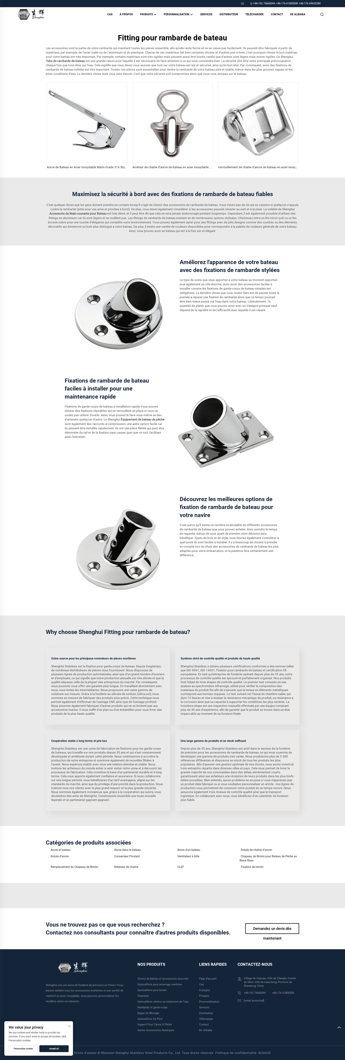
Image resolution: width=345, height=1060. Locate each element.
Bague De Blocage (148, 1013)
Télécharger (254, 14)
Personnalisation (177, 14)
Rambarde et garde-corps (152, 1007)
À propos (126, 14)
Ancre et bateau (60, 850)
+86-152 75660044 (264, 3)
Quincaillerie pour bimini (152, 990)
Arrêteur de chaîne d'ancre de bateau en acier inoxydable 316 (173, 167)
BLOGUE (264, 1053)
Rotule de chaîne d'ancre (256, 850)
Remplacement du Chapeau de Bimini (74, 867)
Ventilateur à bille (188, 856)
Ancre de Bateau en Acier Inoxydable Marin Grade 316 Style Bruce (91, 167)
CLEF (180, 867)
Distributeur (229, 14)
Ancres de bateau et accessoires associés (162, 978)
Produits (147, 14)
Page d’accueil (207, 978)
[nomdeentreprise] (30, 14)
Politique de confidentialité (236, 1053)
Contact (277, 14)
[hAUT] (339, 1029)
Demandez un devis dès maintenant (272, 930)
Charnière (143, 996)
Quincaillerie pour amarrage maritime (159, 984)
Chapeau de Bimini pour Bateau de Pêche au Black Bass (268, 858)
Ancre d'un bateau (188, 850)
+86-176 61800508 (287, 3)
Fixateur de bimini (252, 867)
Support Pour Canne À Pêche (154, 1024)
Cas (109, 14)
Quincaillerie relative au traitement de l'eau (162, 1001)
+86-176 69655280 (310, 3)
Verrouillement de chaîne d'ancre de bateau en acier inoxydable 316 (263, 167)
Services (206, 14)
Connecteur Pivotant (127, 856)
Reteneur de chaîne (126, 867)
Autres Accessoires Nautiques (155, 1030)
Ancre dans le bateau (127, 850)
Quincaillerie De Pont (150, 1019)
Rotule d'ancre (60, 856)
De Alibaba (297, 14)
